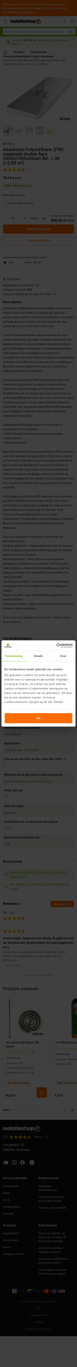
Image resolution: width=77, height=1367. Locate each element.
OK (38, 718)
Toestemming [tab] (14, 656)
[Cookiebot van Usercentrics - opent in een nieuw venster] (56, 645)
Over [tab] (63, 656)
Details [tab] (38, 656)
